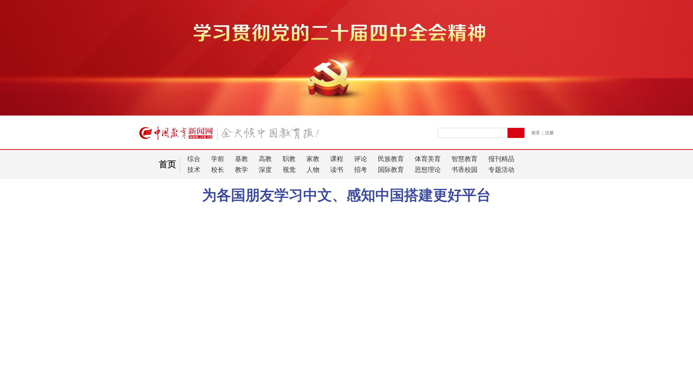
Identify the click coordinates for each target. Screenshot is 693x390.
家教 (312, 158)
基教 (241, 158)
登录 (535, 132)
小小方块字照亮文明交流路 (228, 211)
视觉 (289, 169)
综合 (193, 158)
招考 (360, 169)
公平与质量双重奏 (159, 382)
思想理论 (428, 169)
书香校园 (465, 169)
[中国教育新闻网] (231, 136)
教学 (241, 169)
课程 (336, 158)
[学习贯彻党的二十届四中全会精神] (346, 114)
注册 (549, 132)
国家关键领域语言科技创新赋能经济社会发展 (189, 288)
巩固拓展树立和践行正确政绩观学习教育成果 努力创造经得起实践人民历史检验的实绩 (200, 344)
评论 (360, 158)
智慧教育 (465, 158)
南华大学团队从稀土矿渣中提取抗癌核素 (184, 251)
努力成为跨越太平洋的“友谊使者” (437, 211)
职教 (289, 158)
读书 (336, 169)
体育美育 (428, 158)
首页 (167, 164)
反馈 (675, 312)
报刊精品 (501, 158)
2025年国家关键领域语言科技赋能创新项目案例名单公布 (198, 276)
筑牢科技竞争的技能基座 (167, 241)
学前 (217, 158)
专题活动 (501, 169)
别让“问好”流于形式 (161, 354)
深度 (265, 169)
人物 (312, 169)
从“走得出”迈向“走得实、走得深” (189, 229)
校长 (217, 169)
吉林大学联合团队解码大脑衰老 (174, 260)
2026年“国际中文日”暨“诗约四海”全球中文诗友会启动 (329, 211)
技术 (193, 169)
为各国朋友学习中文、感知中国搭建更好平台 (346, 195)
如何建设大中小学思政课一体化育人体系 (198, 370)
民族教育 (391, 158)
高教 (265, 158)
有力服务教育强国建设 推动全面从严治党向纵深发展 (198, 323)
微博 (490, 211)
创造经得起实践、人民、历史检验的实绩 (184, 335)
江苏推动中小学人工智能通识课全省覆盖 (184, 297)
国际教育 (391, 169)
